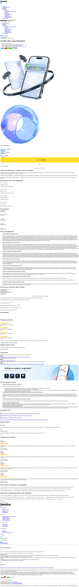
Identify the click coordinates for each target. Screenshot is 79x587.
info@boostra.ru (4, 35)
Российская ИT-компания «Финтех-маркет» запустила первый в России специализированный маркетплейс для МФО (22, 364)
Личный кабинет (3, 290)
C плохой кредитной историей (10, 11)
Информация (3, 528)
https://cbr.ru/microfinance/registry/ (17, 583)
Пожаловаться (5, 512)
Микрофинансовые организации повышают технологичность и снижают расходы (15, 357)
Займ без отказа (7, 16)
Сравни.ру (10, 329)
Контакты (4, 8)
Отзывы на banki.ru (5, 342)
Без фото (6, 12)
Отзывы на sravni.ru (13, 342)
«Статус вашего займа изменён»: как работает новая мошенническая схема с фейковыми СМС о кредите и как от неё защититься (24, 419)
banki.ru (17, 44)
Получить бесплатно (4, 349)
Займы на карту (5, 517)
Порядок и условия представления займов (46, 567)
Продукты (4, 9)
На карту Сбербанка (8, 14)
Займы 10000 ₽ (5, 526)
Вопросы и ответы (6, 7)
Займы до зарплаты (6, 519)
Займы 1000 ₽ (5, 524)
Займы (2, 514)
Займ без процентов (8, 17)
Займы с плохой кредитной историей (9, 516)
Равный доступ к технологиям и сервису (7, 360)
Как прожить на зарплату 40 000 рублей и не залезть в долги (11, 417)
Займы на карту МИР (6, 518)
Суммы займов (4, 522)
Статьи (4, 530)
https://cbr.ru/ (15, 581)
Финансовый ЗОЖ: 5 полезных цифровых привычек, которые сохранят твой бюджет (16, 415)
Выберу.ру (10, 337)
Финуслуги (24, 46)
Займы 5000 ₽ (5, 525)
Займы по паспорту (6, 520)
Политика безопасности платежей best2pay (30, 567)
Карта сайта (5, 531)
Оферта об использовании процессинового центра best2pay (11, 567)
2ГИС (12, 324)
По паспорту (7, 13)
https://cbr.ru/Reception (17, 582)
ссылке (46, 296)
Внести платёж (5, 18)
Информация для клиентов (7, 532)
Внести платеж (5, 511)
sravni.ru (20, 45)
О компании (5, 6)
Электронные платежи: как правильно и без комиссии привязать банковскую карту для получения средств (20, 413)
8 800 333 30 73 (5, 37)
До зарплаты (7, 15)
